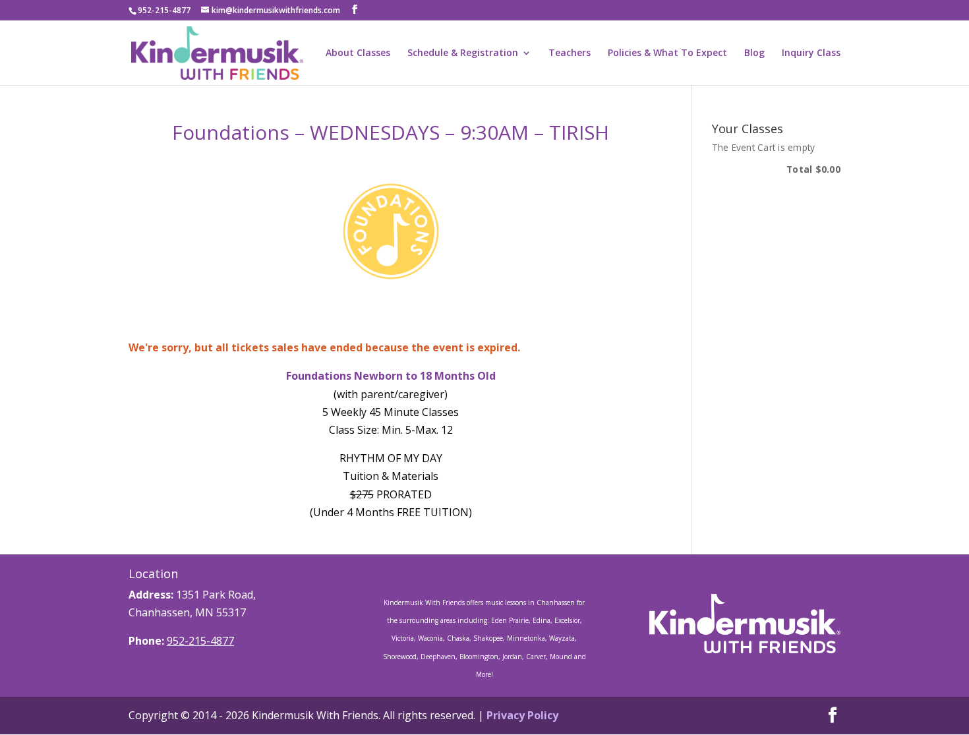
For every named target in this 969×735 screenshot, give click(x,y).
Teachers (569, 53)
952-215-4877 (200, 640)
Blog (754, 53)
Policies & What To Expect (667, 53)
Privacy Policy (522, 715)
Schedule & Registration (462, 53)
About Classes (358, 53)
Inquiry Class (811, 53)
